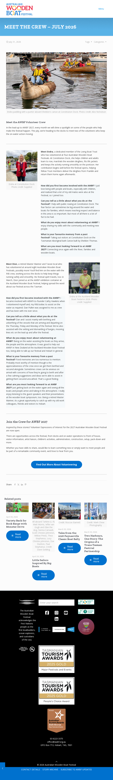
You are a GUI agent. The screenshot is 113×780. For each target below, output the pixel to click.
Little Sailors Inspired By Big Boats (41, 563)
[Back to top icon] (56, 761)
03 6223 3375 (56, 738)
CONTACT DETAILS (30, 769)
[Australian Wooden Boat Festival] (19, 9)
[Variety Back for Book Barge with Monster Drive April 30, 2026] (2, 768)
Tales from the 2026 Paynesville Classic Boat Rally (69, 536)
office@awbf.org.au (56, 741)
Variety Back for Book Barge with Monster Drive (16, 523)
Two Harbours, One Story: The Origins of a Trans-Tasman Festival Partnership (93, 543)
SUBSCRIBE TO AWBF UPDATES (76, 769)
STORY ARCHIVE (50, 769)
